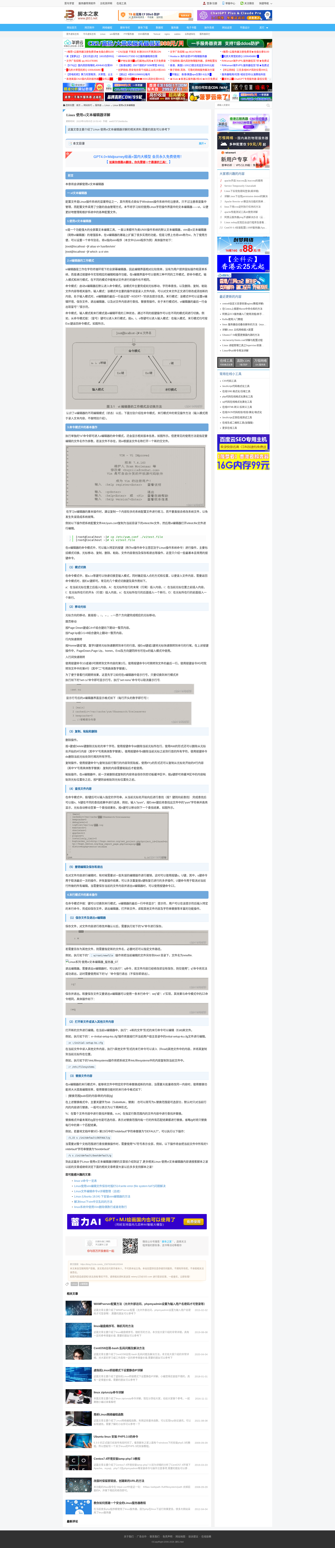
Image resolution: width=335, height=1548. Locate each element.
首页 (78, 105)
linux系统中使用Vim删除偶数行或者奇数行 (100, 1206)
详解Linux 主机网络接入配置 (237, 329)
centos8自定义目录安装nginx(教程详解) (243, 303)
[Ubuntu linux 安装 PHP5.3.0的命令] (78, 1440)
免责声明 (167, 1536)
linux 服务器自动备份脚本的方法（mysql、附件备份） (251, 324)
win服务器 (114, 34)
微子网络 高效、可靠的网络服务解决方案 (192, 69)
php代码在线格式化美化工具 (237, 396)
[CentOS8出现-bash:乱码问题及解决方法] (78, 1352)
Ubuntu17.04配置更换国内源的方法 (241, 335)
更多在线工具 (229, 428)
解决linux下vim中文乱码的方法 (93, 1201)
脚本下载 (143, 27)
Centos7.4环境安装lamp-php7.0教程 (117, 1458)
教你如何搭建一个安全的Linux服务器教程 (120, 1503)
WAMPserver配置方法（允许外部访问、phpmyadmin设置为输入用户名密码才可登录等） (150, 1303)
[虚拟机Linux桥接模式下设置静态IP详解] (78, 1374)
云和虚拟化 (190, 34)
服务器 (174, 27)
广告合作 (142, 1536)
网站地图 (180, 1536)
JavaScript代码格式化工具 (236, 386)
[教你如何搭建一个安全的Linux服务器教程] (78, 1507)
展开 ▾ (202, 143)
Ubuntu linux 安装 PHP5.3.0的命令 (116, 1436)
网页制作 (89, 27)
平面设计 (245, 27)
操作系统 (209, 27)
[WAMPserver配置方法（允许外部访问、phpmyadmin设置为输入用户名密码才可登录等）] (78, 1308)
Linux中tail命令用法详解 (235, 350)
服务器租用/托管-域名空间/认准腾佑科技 (244, 74)
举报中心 (230, 3)
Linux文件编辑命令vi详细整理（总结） (98, 1191)
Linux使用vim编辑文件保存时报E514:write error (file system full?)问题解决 (120, 1186)
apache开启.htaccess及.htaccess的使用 (243, 180)
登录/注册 (212, 3)
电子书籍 (191, 27)
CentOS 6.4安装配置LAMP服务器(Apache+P (247, 227)
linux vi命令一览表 (85, 1180)
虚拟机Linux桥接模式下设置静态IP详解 (118, 1370)
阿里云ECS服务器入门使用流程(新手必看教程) (247, 314)
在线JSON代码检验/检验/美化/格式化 (242, 412)
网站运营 (227, 27)
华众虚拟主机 (89, 34)
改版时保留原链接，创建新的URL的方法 (119, 1480)
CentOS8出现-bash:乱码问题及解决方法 (119, 1348)
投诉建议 (193, 1536)
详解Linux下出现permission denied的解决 (246, 196)
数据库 (159, 27)
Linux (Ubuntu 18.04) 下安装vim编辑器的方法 (102, 1196)
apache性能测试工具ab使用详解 (241, 212)
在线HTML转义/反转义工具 (237, 407)
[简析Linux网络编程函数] (78, 1418)
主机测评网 (106, 3)
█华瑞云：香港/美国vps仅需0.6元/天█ (190, 74)
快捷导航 (264, 3)
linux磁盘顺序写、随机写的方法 (114, 1326)
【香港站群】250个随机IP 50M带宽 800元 (141, 65)
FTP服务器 (129, 34)
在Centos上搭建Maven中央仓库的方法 (242, 309)
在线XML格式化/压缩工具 (236, 391)
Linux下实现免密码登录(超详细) (241, 191)
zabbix (177, 34)
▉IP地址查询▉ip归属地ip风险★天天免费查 (142, 60)
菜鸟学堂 (69, 3)
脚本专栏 (125, 27)
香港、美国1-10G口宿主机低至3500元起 (192, 65)
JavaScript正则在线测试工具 (237, 417)
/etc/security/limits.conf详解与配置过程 (242, 340)
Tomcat (156, 34)
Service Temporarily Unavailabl (240, 186)
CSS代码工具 (229, 381)
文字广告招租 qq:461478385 (185, 51)
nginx (167, 34)
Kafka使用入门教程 (232, 319)
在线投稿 (206, 1536)
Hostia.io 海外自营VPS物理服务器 (188, 56)
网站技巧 (88, 105)
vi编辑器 (84, 1284)
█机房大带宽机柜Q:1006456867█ (240, 56)
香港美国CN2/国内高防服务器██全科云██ (89, 78)
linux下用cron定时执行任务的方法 (242, 206)
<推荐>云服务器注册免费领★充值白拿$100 (90, 51)
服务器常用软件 (87, 3)
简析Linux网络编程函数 (109, 1414)
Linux (102, 34)
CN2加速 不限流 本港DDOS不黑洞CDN (139, 51)
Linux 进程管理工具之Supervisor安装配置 (244, 345)
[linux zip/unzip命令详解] (78, 1396)
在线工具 (121, 3)
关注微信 (249, 3)
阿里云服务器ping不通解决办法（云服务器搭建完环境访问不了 (258, 217)
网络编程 (107, 27)
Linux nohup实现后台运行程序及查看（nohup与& (250, 222)
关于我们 (129, 1536)
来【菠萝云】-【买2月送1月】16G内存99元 (90, 56)
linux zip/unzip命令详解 (109, 1392)
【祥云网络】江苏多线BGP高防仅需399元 (245, 69)
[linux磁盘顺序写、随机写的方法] (78, 1330)
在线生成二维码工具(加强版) (237, 422)
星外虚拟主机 (72, 34)
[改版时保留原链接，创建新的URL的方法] (78, 1484)
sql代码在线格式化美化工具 (237, 401)
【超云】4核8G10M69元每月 (134, 74)
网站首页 (72, 27)
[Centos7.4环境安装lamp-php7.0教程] (78, 1462)
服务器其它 (205, 34)
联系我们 (154, 1536)
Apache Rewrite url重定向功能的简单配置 (246, 201)
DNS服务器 (143, 34)
